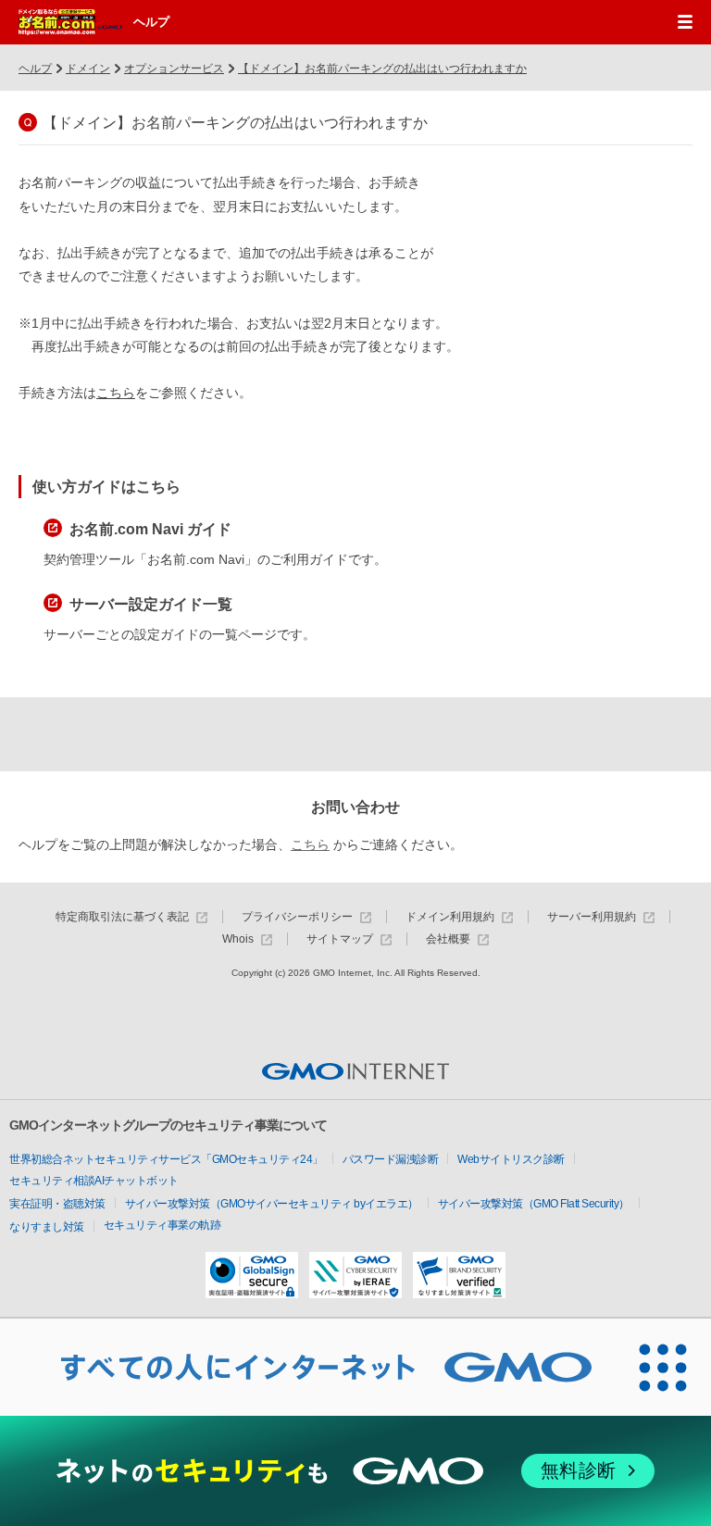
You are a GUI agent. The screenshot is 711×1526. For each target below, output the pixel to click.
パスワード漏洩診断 (391, 1159)
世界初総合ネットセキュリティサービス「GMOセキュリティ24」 (166, 1159)
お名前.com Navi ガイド (150, 529)
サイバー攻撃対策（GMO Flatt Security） (534, 1203)
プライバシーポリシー (297, 917)
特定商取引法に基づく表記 (122, 917)
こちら (115, 392)
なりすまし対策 (46, 1226)
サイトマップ (339, 939)
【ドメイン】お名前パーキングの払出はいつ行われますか (382, 68)
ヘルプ (151, 22)
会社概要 (448, 939)
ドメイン (88, 68)
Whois (238, 939)
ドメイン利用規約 (449, 917)
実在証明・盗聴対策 (57, 1203)
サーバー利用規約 (591, 917)
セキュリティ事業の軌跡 (162, 1225)
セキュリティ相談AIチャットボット (94, 1180)
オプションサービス (174, 68)
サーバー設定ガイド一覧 (150, 604)
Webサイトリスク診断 (511, 1159)
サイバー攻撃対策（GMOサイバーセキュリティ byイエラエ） (271, 1203)
